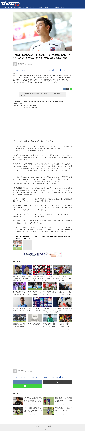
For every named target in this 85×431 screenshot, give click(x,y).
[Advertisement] (42, 123)
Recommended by (65, 329)
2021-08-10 (21, 63)
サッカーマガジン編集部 (25, 64)
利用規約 (49, 426)
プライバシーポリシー (39, 426)
